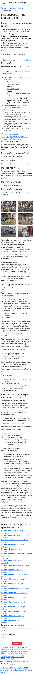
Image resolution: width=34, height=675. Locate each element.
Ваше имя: (5, 627)
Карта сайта (19, 670)
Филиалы (12, 668)
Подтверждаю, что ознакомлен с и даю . (17, 653)
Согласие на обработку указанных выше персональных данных (17, 657)
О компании (4, 668)
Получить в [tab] (25, 60)
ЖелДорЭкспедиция (17, 2)
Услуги (19, 668)
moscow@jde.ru (13, 89)
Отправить (17, 644)
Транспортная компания (19, 662)
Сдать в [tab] (9, 60)
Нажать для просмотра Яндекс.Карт (14, 54)
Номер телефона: (8, 634)
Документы (11, 670)
